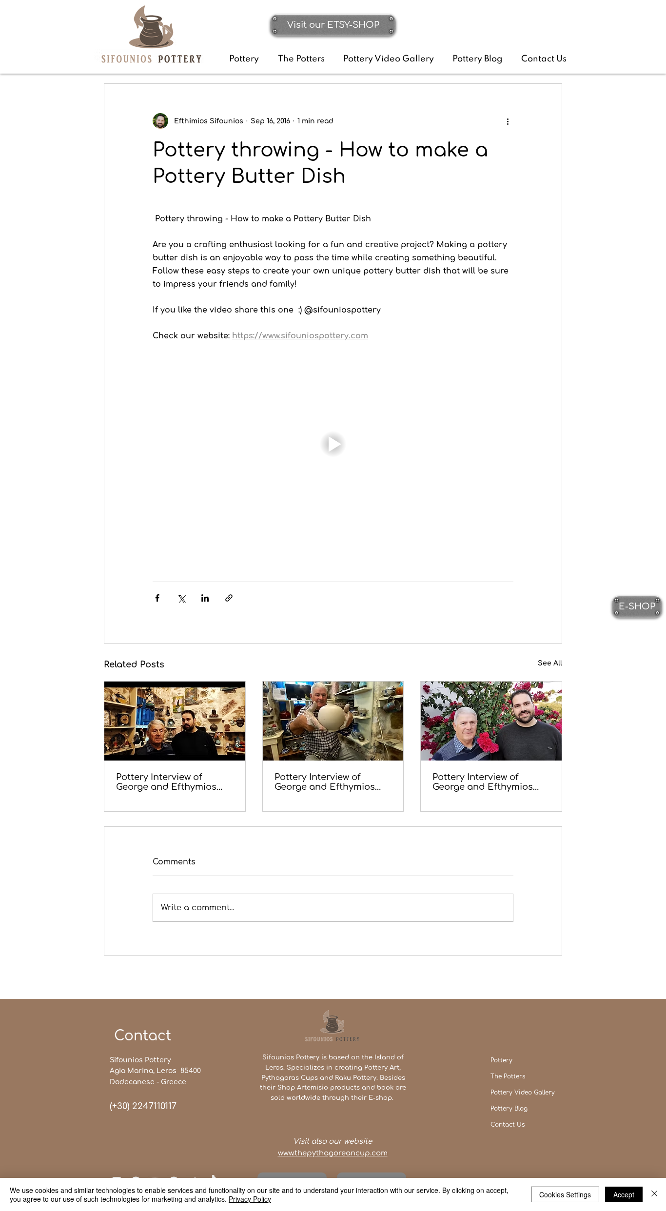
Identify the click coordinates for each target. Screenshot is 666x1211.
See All (550, 663)
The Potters (507, 1076)
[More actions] (507, 121)
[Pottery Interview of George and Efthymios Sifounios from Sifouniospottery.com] (491, 721)
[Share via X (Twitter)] (181, 598)
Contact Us (507, 1124)
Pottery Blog (509, 1108)
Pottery (501, 1060)
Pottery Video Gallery (522, 1092)
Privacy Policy (250, 1199)
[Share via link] (229, 598)
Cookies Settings (565, 1194)
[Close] (654, 1194)
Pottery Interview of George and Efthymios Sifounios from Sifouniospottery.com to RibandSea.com (328, 782)
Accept (623, 1194)
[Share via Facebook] (157, 598)
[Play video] (333, 444)
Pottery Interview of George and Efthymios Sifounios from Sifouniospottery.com (482, 782)
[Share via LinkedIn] (205, 598)
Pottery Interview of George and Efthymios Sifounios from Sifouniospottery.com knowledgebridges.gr (166, 782)
